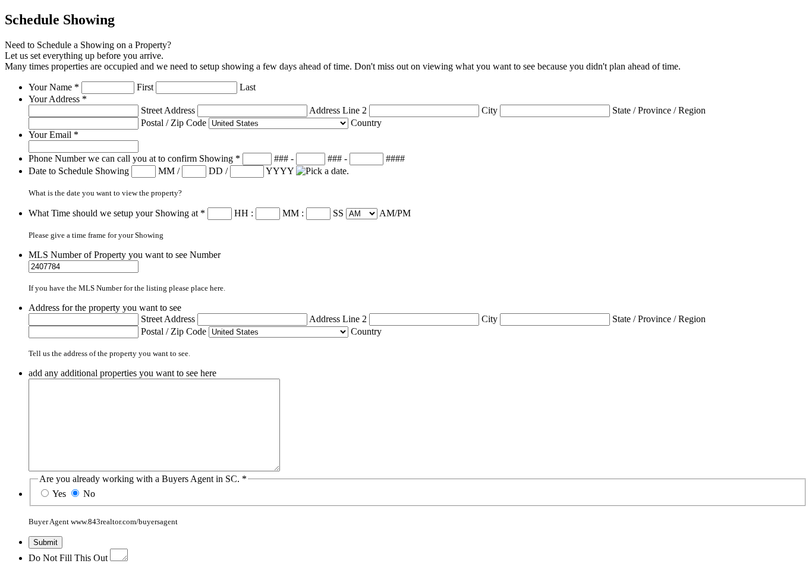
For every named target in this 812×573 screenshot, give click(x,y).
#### (395, 158)
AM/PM (395, 213)
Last (248, 87)
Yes (59, 494)
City (489, 110)
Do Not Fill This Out (68, 558)
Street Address (168, 110)
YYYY (280, 171)
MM (166, 171)
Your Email (53, 135)
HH (241, 213)
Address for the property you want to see (105, 308)
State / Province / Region (659, 110)
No (89, 494)
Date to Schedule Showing (80, 171)
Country (366, 123)
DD (216, 171)
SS (338, 213)
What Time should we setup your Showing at (117, 213)
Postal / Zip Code (173, 123)
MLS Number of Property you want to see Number (125, 255)
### (281, 158)
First (145, 87)
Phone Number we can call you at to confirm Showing (134, 158)
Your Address (58, 99)
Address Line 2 (338, 110)
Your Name (54, 87)
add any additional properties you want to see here (122, 373)
